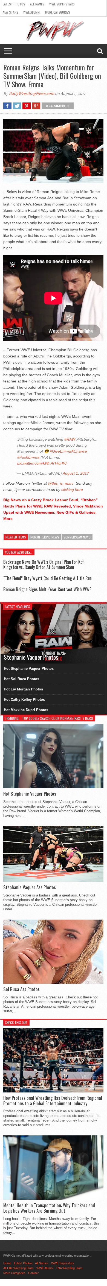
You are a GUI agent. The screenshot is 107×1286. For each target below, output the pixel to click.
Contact (33, 1273)
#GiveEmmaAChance (68, 451)
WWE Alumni (31, 12)
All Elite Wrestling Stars (18, 1268)
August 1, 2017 (76, 473)
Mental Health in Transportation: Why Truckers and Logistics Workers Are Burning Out (49, 1208)
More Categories (57, 12)
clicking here (72, 489)
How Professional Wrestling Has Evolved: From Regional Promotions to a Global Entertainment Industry (52, 1100)
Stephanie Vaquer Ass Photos (29, 887)
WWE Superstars (62, 4)
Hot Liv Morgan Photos (23, 689)
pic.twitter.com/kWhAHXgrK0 (41, 463)
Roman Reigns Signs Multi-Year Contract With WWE (47, 589)
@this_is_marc (61, 483)
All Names (37, 4)
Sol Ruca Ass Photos (21, 989)
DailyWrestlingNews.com (31, 93)
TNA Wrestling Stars (69, 1268)
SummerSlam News (77, 537)
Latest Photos (14, 4)
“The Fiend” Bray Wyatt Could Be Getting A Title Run (47, 578)
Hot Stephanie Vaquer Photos (29, 669)
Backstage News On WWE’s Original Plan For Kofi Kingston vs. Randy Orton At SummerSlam (44, 564)
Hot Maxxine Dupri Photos (26, 710)
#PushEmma (28, 457)
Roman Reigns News (44, 537)
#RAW (69, 439)
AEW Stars (10, 12)
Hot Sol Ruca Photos (21, 679)
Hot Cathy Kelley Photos (24, 700)
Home (7, 1263)
